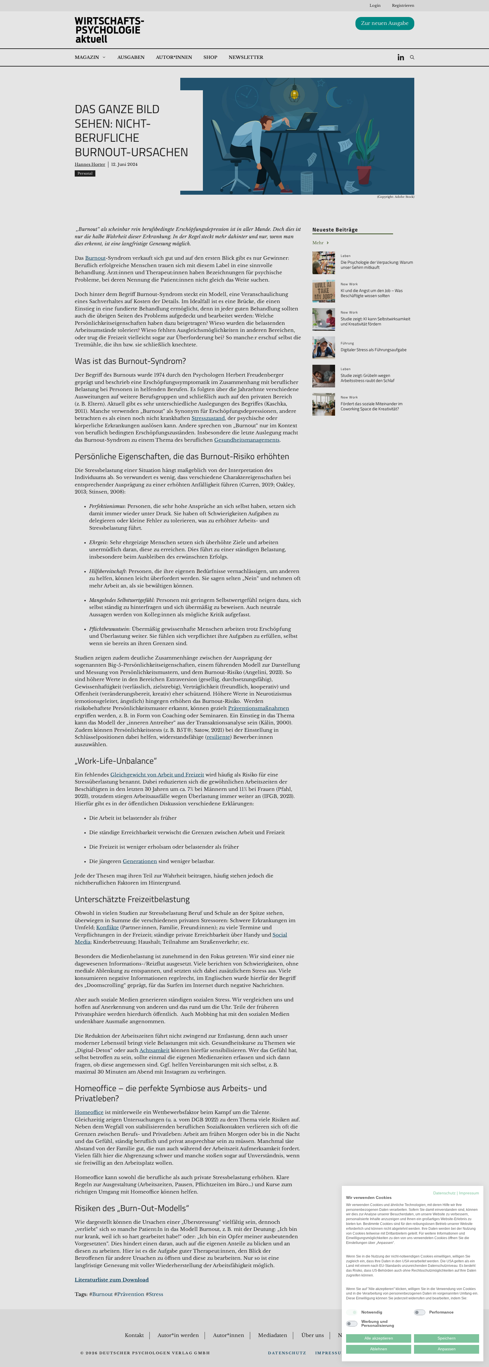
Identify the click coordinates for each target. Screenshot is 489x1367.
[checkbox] (351, 1312)
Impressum (469, 1193)
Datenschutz (444, 1193)
